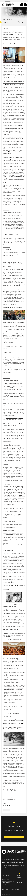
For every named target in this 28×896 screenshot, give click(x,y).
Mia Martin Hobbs (18, 398)
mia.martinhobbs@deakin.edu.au (11, 373)
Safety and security (5, 890)
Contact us (19, 882)
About (18, 875)
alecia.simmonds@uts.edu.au (18, 585)
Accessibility (17, 889)
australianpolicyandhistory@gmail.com (14, 418)
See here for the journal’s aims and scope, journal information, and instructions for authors (13, 437)
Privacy (3, 889)
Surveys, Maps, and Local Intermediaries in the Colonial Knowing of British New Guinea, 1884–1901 (13, 159)
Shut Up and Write (19, 357)
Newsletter (6, 810)
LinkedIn (10, 37)
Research (19, 877)
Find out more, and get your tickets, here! (12, 307)
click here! (5, 348)
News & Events (10, 19)
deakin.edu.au (7, 1)
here (11, 367)
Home (4, 19)
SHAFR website (10, 396)
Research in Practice (7, 249)
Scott (16, 34)
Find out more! (20, 723)
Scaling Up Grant (6, 247)
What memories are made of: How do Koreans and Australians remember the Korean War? (13, 83)
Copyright (7, 889)
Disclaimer (12, 889)
